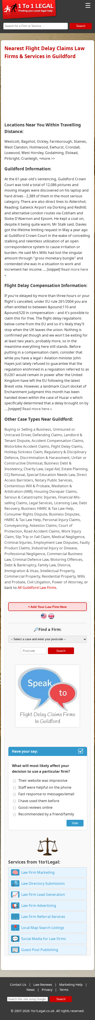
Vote (75, 823)
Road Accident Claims (42, 531)
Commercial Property (22, 576)
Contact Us (18, 984)
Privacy (47, 990)
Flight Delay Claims (66, 446)
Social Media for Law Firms (43, 938)
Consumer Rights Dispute (25, 514)
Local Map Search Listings (42, 927)
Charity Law (33, 468)
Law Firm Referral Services (43, 916)
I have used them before (38, 800)
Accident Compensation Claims (57, 440)
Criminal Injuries (18, 542)
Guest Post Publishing (39, 949)
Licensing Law (65, 502)
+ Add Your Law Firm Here (47, 607)
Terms (63, 990)
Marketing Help (71, 984)
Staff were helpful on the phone (44, 787)
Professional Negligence (24, 553)
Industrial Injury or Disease (54, 548)
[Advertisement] (47, 89)
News (31, 990)
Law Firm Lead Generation (43, 894)
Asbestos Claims (43, 525)
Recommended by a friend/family (46, 814)
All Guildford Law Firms (37, 587)
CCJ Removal (14, 474)
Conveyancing (16, 525)
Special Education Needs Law (51, 474)
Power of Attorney (67, 582)
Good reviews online (35, 807)
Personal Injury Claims (61, 519)
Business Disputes (64, 514)
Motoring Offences (66, 559)
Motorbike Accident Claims (26, 446)
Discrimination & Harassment (45, 457)
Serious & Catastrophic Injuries (30, 497)
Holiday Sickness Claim (23, 451)
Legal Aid (52, 468)
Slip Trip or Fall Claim (32, 536)
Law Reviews (42, 984)
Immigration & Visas (21, 570)
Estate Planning (74, 468)
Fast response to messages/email (46, 794)
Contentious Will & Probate (27, 485)
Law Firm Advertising (38, 905)
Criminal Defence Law (31, 559)
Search (80, 26)
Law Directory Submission (43, 883)
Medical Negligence (68, 536)
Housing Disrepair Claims (55, 491)
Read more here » (37, 408)
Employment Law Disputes (56, 542)
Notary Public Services (53, 480)
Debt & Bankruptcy (20, 565)
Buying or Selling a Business (27, 429)
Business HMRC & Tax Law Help (47, 508)
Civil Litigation (38, 582)
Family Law (47, 565)
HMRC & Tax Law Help (22, 519)
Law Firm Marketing (38, 872)
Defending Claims (47, 434)
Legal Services (40, 502)
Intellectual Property (57, 570)
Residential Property (59, 576)
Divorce (63, 565)
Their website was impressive (42, 780)
